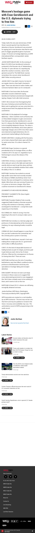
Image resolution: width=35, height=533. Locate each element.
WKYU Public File (7, 483)
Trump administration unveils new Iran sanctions (15, 374)
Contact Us (6, 501)
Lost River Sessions (8, 511)
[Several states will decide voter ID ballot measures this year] (7, 340)
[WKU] (5, 521)
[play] (2, 531)
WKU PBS (5, 508)
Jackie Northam (11, 25)
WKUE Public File (7, 494)
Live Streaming (7, 504)
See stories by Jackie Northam (20, 323)
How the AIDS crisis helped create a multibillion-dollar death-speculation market (23, 365)
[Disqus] (17, 444)
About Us (5, 497)
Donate (30, 2)
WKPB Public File (7, 487)
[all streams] (33, 531)
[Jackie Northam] (5, 321)
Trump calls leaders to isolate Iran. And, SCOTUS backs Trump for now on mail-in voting (23, 350)
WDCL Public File (7, 490)
